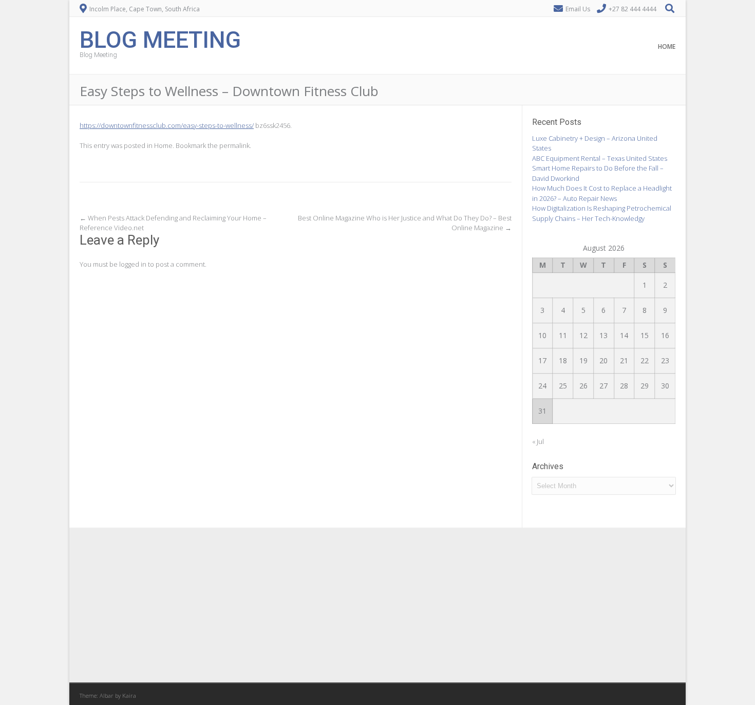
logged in (132, 264)
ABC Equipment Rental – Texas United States (599, 158)
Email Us (577, 9)
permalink (234, 145)
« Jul (538, 441)
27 (603, 386)
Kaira (129, 695)
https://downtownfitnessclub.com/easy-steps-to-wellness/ (167, 125)
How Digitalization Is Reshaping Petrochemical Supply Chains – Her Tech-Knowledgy (601, 213)
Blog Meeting (160, 38)
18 (563, 360)
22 (644, 360)
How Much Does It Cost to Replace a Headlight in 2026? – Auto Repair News (602, 193)
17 (542, 360)
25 (563, 386)
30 (665, 386)
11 (563, 335)
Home (666, 46)
